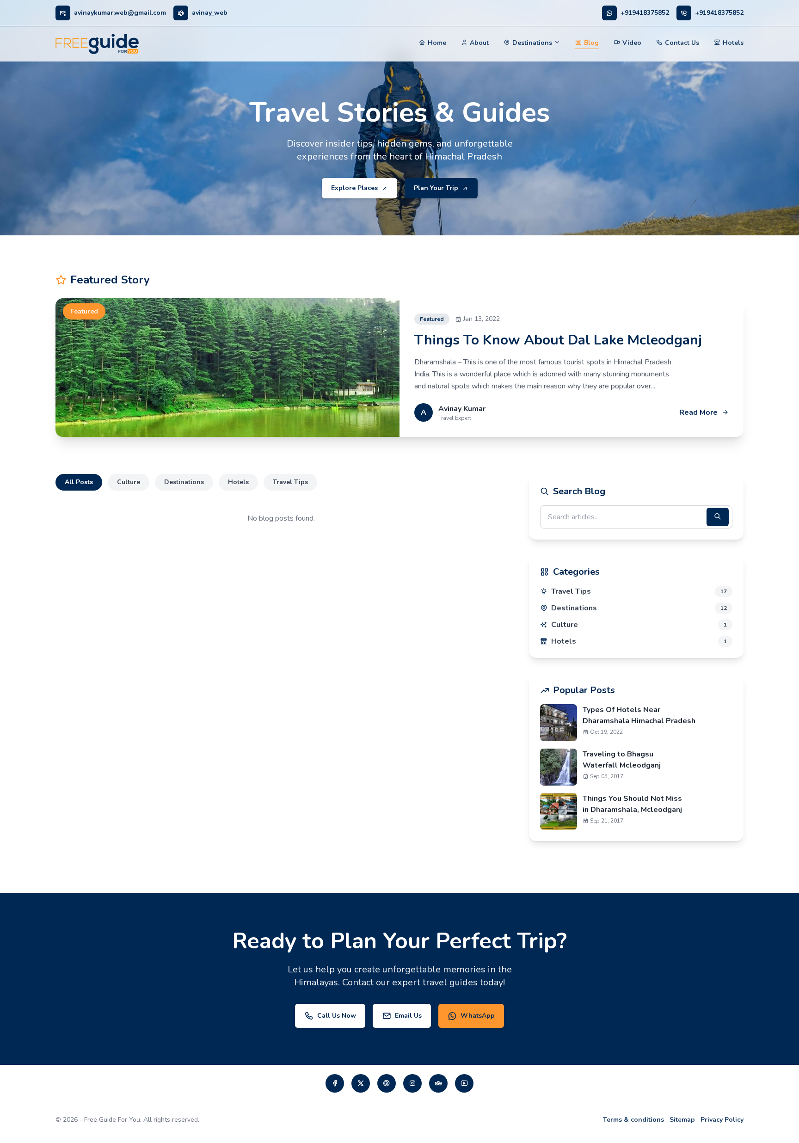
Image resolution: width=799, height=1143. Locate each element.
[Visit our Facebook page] (335, 1083)
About (479, 42)
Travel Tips (290, 482)
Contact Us (682, 42)
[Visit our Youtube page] (464, 1083)
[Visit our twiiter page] (360, 1083)
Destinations (532, 42)
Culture (128, 482)
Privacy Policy (722, 1119)
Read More (698, 412)
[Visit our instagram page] (412, 1083)
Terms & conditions (633, 1119)
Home (437, 42)
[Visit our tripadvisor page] (438, 1083)
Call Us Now (336, 1015)
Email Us (408, 1015)
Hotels (733, 42)
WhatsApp (478, 1015)
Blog (591, 42)
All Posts (79, 482)
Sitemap (682, 1119)
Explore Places (354, 188)
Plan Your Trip (436, 188)
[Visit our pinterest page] (386, 1083)
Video (631, 42)
